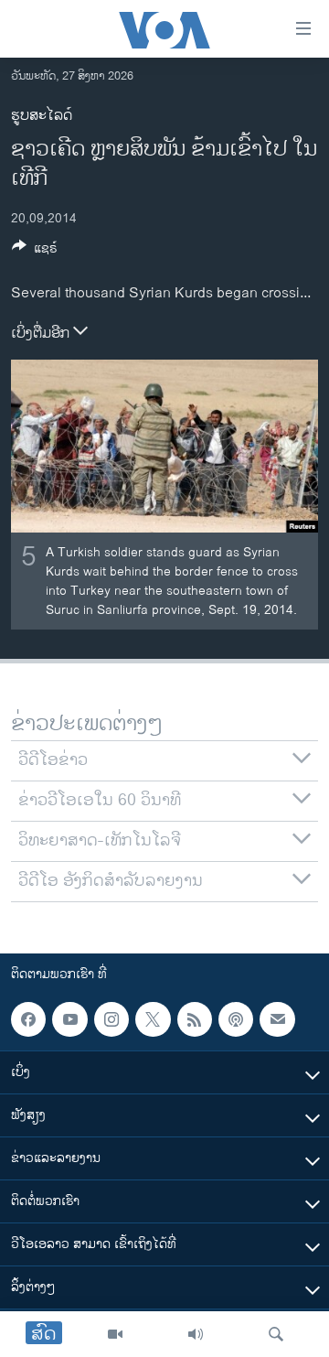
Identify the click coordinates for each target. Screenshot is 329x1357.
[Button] (35, 251)
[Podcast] (235, 1019)
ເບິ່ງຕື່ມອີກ (42, 333)
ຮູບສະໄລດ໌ (41, 115)
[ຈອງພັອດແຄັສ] (277, 1019)
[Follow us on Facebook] (28, 1019)
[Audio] (195, 1334)
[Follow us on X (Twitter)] (152, 1019)
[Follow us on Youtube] (69, 1019)
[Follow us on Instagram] (111, 1019)
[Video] (115, 1334)
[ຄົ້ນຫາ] (276, 1334)
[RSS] (194, 1019)
